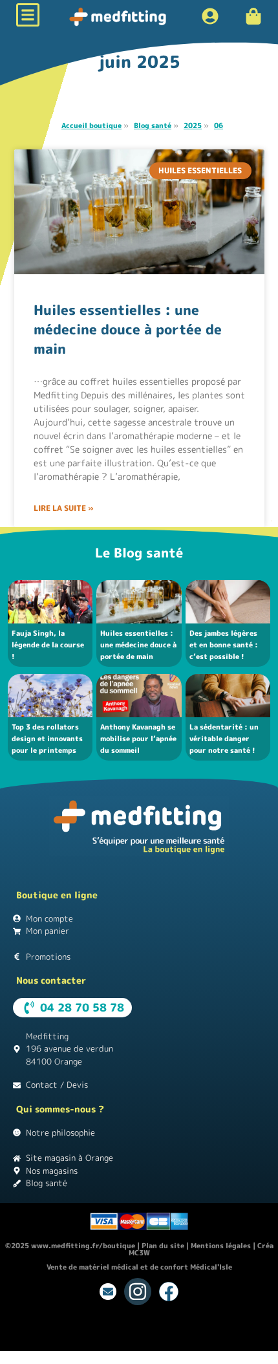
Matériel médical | (76, 1339)
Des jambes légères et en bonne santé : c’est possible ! (223, 645)
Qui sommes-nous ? (60, 1109)
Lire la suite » (64, 508)
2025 (193, 125)
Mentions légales (221, 1245)
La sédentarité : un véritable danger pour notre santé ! (224, 738)
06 (218, 125)
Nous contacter (51, 980)
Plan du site (163, 1245)
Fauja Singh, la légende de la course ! (48, 645)
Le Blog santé (139, 552)
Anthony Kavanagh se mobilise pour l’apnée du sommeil (138, 738)
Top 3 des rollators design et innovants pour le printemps (47, 738)
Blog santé (152, 125)
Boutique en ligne (57, 895)
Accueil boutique (91, 125)
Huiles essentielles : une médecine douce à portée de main (128, 329)
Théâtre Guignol (161, 1328)
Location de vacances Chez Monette (62, 1328)
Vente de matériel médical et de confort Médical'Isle (139, 1267)
